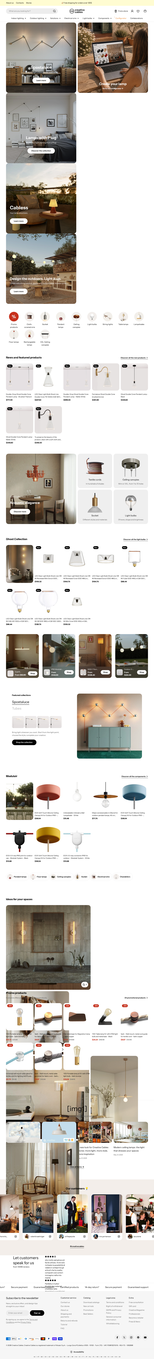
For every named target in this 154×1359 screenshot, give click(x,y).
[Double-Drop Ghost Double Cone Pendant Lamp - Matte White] (77, 377)
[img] (55, 1256)
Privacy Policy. (26, 1322)
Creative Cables (17, 1345)
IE (79, 1357)
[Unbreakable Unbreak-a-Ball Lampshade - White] (77, 795)
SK (101, 1357)
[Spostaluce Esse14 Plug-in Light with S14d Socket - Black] (31, 722)
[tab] (20, 702)
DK (57, 1357)
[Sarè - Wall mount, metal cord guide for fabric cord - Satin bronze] (48, 1016)
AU (34, 1357)
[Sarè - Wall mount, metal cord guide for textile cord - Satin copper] (134, 1016)
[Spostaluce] (109, 726)
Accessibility (79, 1352)
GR (68, 1357)
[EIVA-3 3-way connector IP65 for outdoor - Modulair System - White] (77, 838)
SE (105, 1357)
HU (76, 1357)
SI (108, 1357)
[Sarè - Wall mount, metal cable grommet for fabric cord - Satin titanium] (48, 1056)
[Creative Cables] (19, 564)
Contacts (20, 3)
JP (86, 1357)
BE (42, 1357)
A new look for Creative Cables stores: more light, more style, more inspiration (93, 1150)
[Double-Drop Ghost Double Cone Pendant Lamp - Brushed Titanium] (19, 377)
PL (94, 1357)
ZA (119, 1357)
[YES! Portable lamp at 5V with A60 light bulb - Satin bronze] (19, 1016)
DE (53, 1357)
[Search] (54, 11)
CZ (49, 1357)
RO (98, 1357)
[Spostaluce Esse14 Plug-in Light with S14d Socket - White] (18, 722)
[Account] (132, 11)
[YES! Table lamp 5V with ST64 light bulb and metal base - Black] (105, 1016)
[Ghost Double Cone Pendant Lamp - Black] (134, 377)
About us (10, 3)
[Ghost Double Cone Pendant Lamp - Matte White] (19, 419)
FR (64, 1357)
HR (72, 1357)
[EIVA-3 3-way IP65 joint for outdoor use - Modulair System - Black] (19, 838)
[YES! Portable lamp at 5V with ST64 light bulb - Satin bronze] (77, 1056)
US (116, 1357)
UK (112, 1357)
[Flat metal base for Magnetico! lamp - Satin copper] (77, 1016)
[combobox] (32, 11)
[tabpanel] (38, 730)
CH (45, 1357)
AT (38, 1357)
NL (90, 1357)
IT (82, 1357)
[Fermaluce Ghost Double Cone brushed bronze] (105, 377)
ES (61, 1357)
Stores (29, 3)
